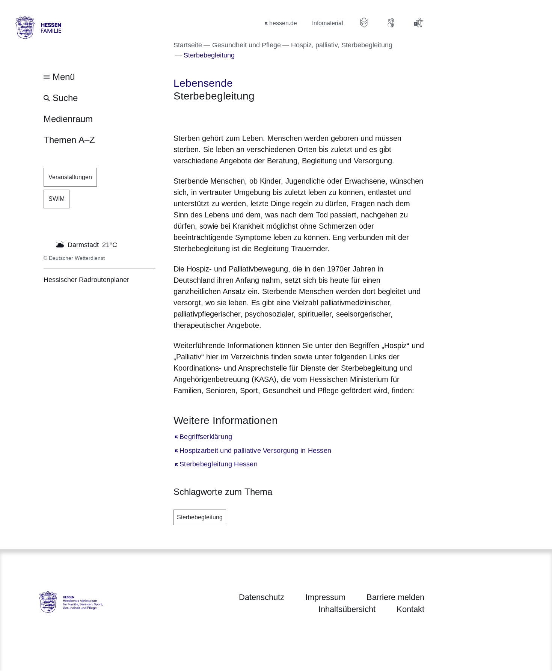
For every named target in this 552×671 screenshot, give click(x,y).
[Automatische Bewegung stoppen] (48, 244)
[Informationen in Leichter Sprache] (364, 23)
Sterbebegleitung (200, 517)
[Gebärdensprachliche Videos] (391, 23)
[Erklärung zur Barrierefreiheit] (418, 23)
